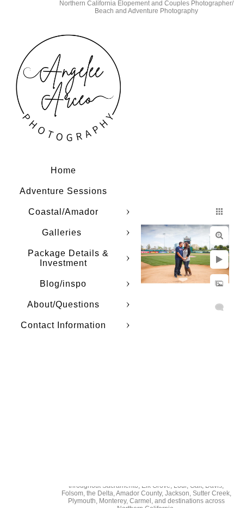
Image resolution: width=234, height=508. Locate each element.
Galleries (63, 232)
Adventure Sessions (63, 191)
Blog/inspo (63, 283)
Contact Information (63, 325)
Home (63, 170)
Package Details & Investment (68, 258)
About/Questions (63, 304)
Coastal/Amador (63, 211)
